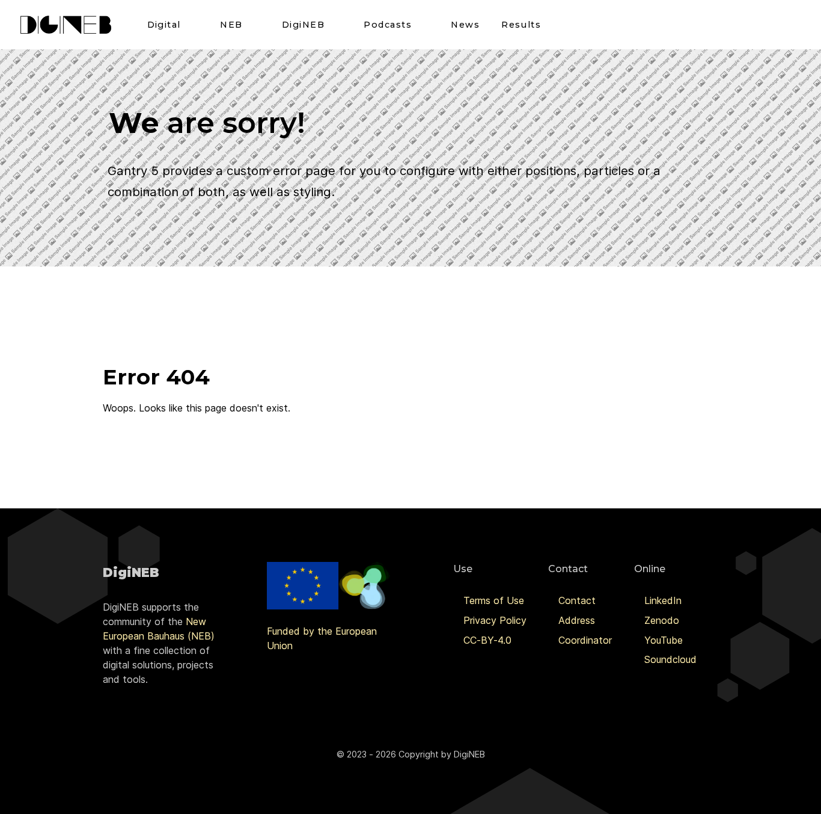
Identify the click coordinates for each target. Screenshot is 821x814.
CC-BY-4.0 (487, 640)
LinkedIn (663, 600)
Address (576, 620)
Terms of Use (493, 600)
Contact (577, 600)
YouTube (663, 640)
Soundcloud (670, 659)
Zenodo (661, 620)
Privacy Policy (494, 620)
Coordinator (585, 640)
